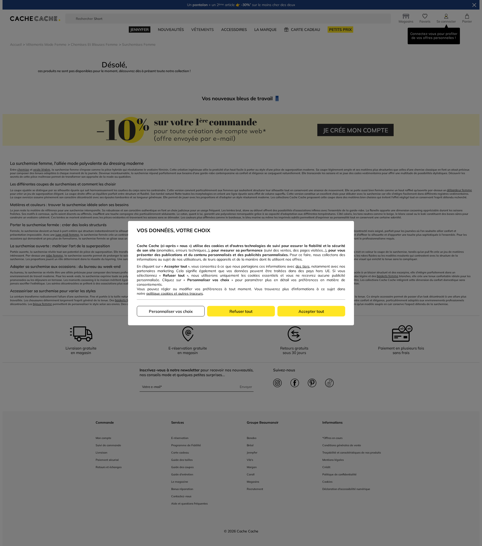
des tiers (302, 266)
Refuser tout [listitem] (241, 311)
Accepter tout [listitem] (311, 311)
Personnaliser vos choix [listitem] (171, 311)
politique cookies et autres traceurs (174, 293)
